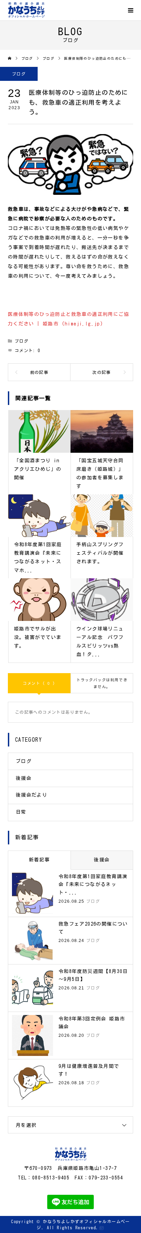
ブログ (19, 74)
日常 (21, 812)
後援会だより (31, 795)
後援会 (23, 778)
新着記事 (39, 859)
